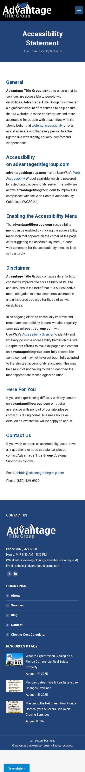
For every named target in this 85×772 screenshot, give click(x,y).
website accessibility (47, 125)
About (15, 595)
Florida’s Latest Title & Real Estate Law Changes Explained (52, 685)
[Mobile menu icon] (79, 10)
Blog (14, 615)
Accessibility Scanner (37, 334)
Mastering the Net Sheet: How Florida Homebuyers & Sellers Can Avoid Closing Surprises (51, 709)
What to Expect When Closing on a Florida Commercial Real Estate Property (49, 661)
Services (17, 605)
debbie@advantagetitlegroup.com (39, 473)
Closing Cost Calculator (28, 634)
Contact (16, 625)
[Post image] (14, 659)
